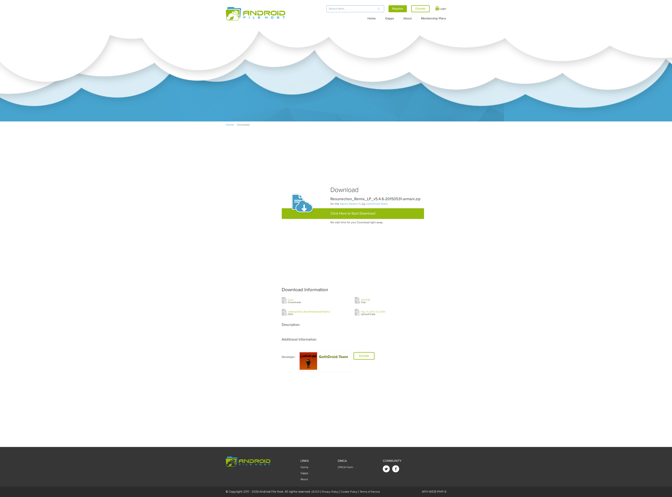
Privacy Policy (330, 491)
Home (372, 18)
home (230, 124)
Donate (364, 356)
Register (397, 8)
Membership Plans (433, 18)
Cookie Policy (349, 491)
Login (442, 8)
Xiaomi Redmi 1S (350, 203)
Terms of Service (370, 491)
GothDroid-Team (377, 203)
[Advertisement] (252, 187)
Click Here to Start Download (353, 213)
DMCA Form (345, 467)
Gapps (389, 18)
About (407, 18)
